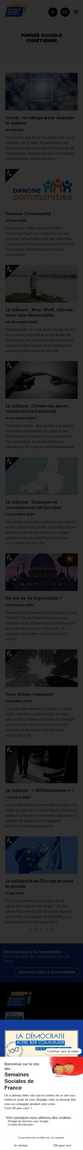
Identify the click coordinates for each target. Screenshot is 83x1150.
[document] (41, 575)
